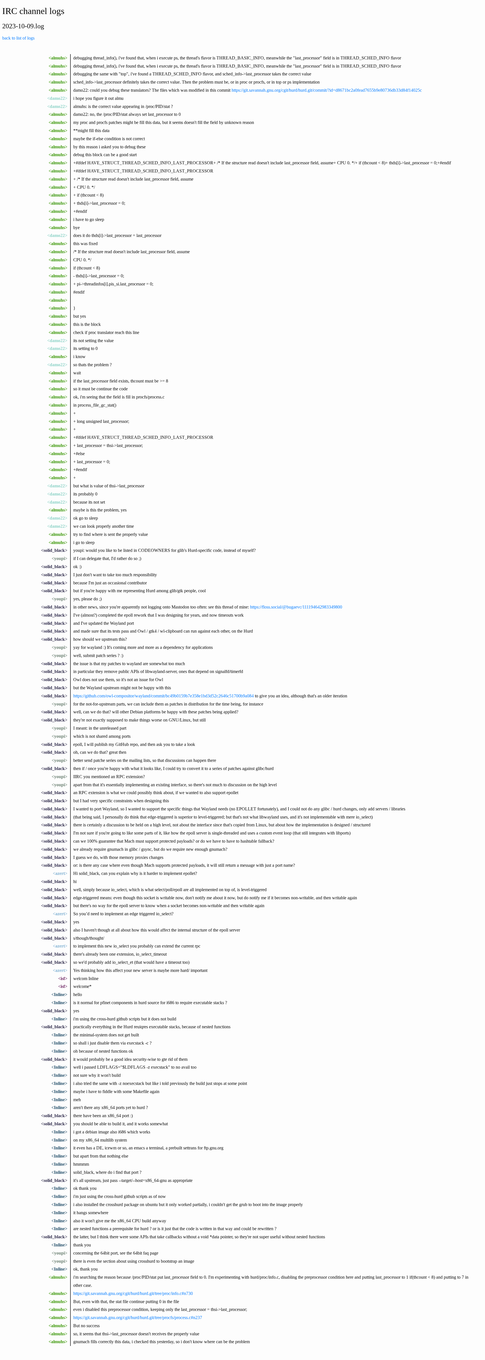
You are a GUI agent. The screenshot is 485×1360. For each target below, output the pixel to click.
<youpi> (59, 558)
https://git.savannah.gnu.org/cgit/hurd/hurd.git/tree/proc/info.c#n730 (133, 1293)
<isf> (62, 978)
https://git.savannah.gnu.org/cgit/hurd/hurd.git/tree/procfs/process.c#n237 (137, 1317)
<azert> (60, 873)
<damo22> (57, 98)
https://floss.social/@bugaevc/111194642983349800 (296, 607)
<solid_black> (54, 550)
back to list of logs (18, 38)
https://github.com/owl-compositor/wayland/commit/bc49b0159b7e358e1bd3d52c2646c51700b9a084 (163, 695)
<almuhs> (58, 58)
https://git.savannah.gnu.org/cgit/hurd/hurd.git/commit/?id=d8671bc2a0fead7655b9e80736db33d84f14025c (327, 90)
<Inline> (59, 994)
